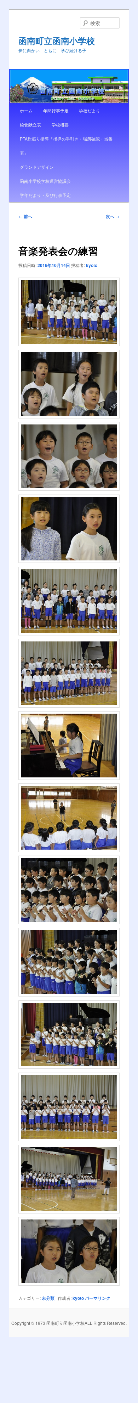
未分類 (48, 1298)
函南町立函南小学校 (56, 40)
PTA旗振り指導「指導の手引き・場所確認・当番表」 (66, 146)
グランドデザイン (37, 167)
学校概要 (60, 125)
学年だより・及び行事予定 (45, 195)
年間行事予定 (56, 110)
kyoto (91, 265)
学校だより (89, 110)
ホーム (26, 110)
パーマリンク (97, 1298)
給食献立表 (30, 125)
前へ (25, 216)
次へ (113, 216)
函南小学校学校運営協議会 (45, 181)
